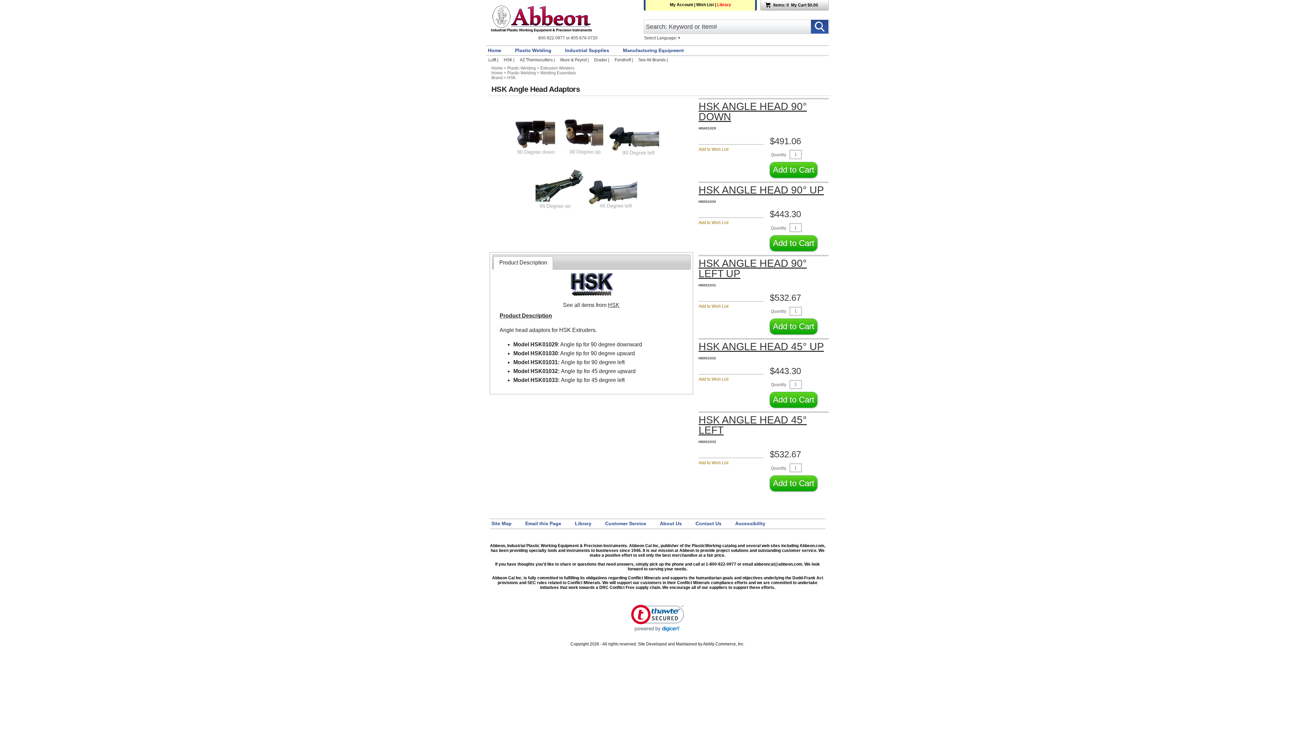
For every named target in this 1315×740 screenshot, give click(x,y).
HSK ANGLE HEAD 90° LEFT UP (753, 268)
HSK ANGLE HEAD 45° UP (761, 347)
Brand (497, 77)
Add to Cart (793, 169)
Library (724, 4)
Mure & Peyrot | (575, 60)
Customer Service (625, 523)
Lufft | (493, 60)
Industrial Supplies (587, 50)
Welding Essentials (558, 73)
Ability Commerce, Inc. (723, 644)
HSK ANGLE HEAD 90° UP (761, 190)
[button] (657, 618)
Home (494, 50)
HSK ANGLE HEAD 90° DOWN (753, 111)
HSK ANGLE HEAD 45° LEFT (753, 425)
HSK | (509, 60)
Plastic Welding (533, 50)
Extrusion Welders (557, 68)
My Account (681, 4)
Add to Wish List (713, 149)
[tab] (523, 263)
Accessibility (750, 523)
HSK (511, 77)
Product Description (523, 263)
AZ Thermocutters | (538, 60)
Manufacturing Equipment (653, 50)
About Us (671, 523)
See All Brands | (653, 60)
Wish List (705, 4)
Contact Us (709, 523)
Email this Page (543, 523)
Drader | (602, 60)
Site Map (501, 523)
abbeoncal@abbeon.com (778, 564)
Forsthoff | (624, 60)
